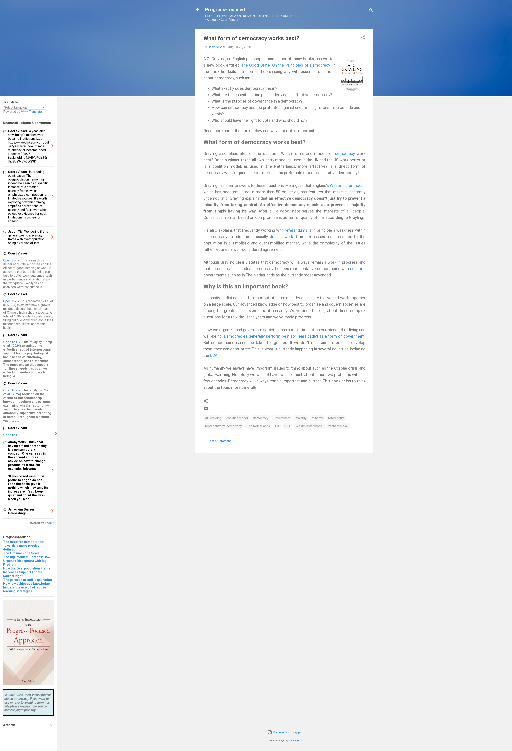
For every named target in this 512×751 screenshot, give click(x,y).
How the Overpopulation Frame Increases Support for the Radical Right (26, 572)
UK (277, 426)
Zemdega (294, 740)
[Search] (371, 11)
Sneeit (49, 523)
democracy (346, 153)
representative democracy (223, 426)
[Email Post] (205, 410)
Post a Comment (219, 441)
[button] (363, 38)
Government (282, 418)
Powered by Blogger (287, 732)
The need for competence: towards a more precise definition (23, 545)
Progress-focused (225, 9)
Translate (35, 112)
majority (301, 418)
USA (213, 355)
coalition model (237, 418)
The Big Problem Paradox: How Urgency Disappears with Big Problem (26, 560)
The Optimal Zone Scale (21, 553)
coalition (357, 268)
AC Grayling (213, 418)
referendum (336, 418)
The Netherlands (258, 426)
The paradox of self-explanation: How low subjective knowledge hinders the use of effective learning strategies (28, 585)
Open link (9, 260)
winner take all (338, 426)
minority (317, 418)
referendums (296, 230)
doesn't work (281, 236)
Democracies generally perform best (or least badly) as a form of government (294, 336)
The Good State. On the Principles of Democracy (285, 65)
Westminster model (347, 185)
